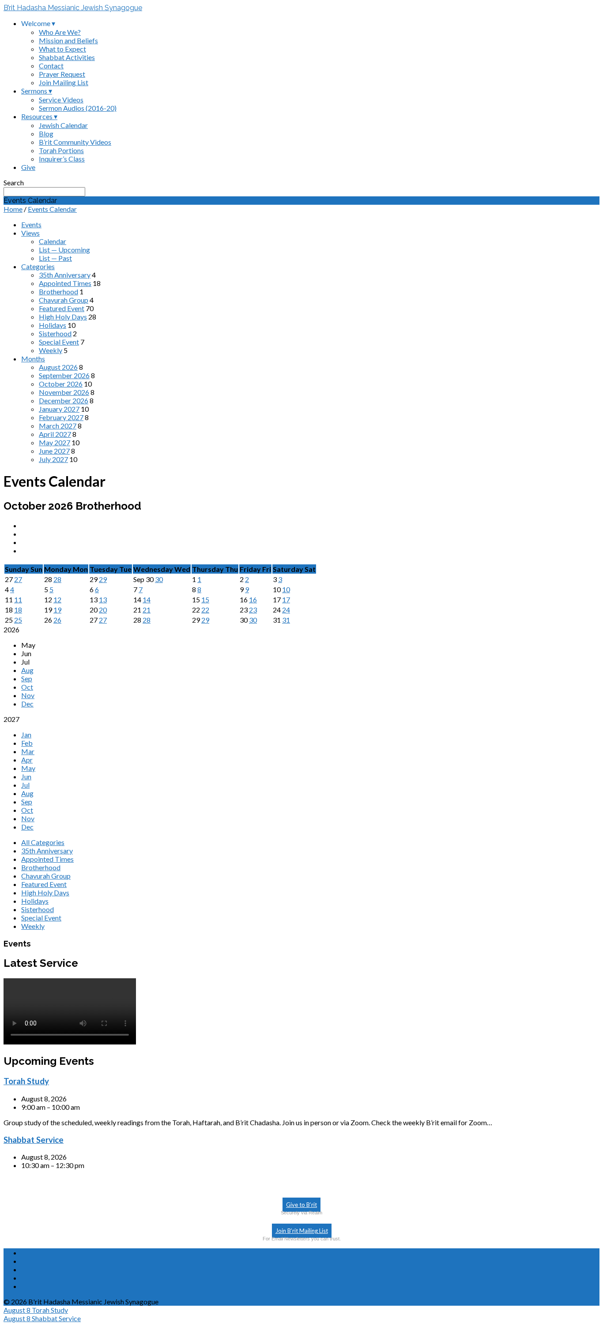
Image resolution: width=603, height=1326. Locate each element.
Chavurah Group (63, 300)
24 (286, 609)
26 (57, 620)
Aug (27, 670)
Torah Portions (61, 150)
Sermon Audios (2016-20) (78, 108)
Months (33, 358)
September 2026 (64, 375)
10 (286, 589)
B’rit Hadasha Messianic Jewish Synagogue (73, 8)
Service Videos (61, 99)
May (28, 768)
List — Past (55, 258)
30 (159, 579)
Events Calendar (52, 209)
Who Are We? (60, 32)
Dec (27, 703)
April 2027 (55, 434)
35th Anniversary (64, 274)
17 (286, 599)
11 (18, 599)
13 (103, 599)
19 (57, 609)
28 (57, 579)
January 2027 (59, 409)
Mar (27, 751)
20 (103, 609)
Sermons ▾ (36, 90)
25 (18, 620)
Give (28, 167)
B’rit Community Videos (75, 142)
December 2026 (63, 400)
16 (253, 599)
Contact (51, 65)
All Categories (42, 842)
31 (286, 620)
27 (18, 579)
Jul (25, 785)
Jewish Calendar (63, 125)
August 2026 (58, 367)
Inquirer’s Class (62, 158)
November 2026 (64, 392)
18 (18, 609)
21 (147, 609)
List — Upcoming (64, 249)
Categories (38, 266)
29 (103, 579)
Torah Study (26, 1081)
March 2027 (57, 425)
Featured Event (61, 308)
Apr (27, 759)
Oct (27, 687)
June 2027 (54, 451)
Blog (46, 133)
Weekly (50, 350)
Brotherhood (58, 291)
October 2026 (61, 383)
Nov (27, 695)
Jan (26, 734)
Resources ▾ (39, 116)
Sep (26, 678)
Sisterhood (55, 333)
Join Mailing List (63, 82)
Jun (26, 776)
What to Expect (62, 49)
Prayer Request (62, 74)
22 (205, 609)
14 (147, 599)
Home (13, 209)
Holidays (52, 325)
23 (253, 609)
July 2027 (53, 459)
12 (57, 599)
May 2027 (54, 442)
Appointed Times (65, 283)
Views (30, 233)
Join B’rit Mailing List (301, 1230)
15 (205, 599)
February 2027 (61, 417)
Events (31, 224)
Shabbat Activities (67, 57)
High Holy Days (63, 316)
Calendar (52, 241)
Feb (27, 743)
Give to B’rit (301, 1204)
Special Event (59, 342)
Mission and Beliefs (68, 40)
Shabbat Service (34, 1140)
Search (14, 182)
